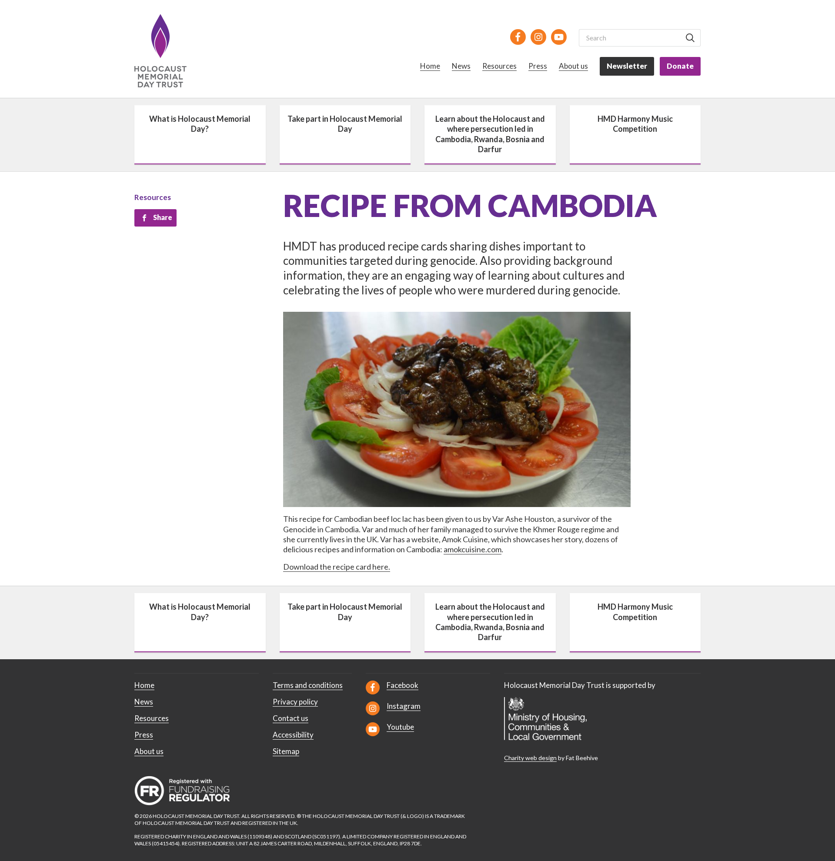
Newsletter (627, 65)
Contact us (290, 718)
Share (162, 217)
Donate (680, 65)
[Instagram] (538, 37)
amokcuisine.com (472, 549)
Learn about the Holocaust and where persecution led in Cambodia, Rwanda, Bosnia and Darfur (490, 134)
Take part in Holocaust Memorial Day (344, 123)
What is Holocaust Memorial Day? (199, 123)
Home (430, 65)
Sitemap (286, 751)
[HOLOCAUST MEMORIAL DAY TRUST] (170, 50)
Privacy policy (295, 701)
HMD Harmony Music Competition (635, 123)
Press (537, 65)
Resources (499, 65)
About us (573, 65)
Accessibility (293, 734)
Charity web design (530, 757)
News (461, 65)
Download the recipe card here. (336, 566)
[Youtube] (559, 37)
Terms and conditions (308, 685)
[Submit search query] (690, 38)
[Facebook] (518, 37)
